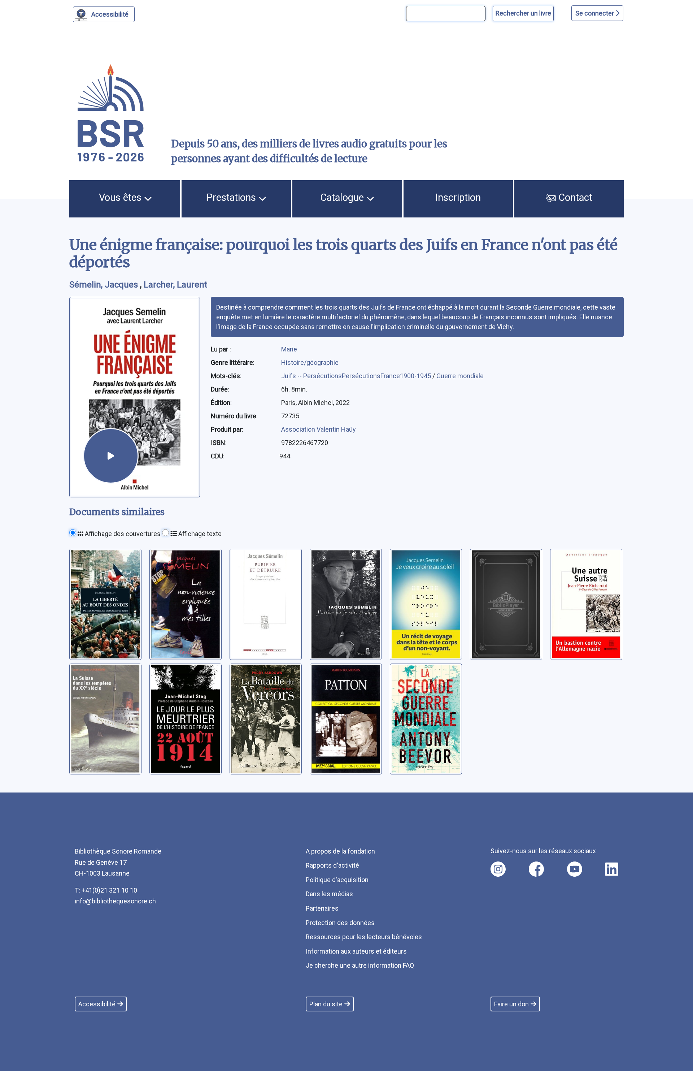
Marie (289, 349)
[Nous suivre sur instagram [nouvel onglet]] (498, 869)
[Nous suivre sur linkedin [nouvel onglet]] (611, 869)
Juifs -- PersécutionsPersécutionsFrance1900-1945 (356, 376)
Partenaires (322, 908)
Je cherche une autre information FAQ (360, 965)
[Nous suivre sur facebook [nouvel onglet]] (536, 869)
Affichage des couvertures (122, 533)
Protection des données (340, 923)
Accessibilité (109, 14)
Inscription (458, 197)
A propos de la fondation (340, 851)
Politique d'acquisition (337, 880)
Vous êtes (121, 197)
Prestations (232, 197)
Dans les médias (329, 894)
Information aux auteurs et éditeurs (356, 951)
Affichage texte (199, 533)
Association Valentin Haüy (318, 429)
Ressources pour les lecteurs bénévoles (364, 937)
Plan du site (326, 1004)
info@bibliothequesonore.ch (115, 901)
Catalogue (343, 197)
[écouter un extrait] (111, 456)
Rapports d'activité (332, 865)
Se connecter (595, 13)
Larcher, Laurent (175, 285)
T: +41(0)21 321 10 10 (106, 890)
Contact (574, 197)
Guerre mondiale (460, 376)
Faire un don (511, 1004)
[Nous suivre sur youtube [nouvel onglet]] (574, 869)
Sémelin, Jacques (104, 285)
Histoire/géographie (310, 362)
